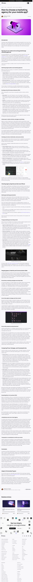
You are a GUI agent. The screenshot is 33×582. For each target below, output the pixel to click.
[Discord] (26, 536)
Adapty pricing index (4, 575)
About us (18, 573)
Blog (2, 564)
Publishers (13, 549)
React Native (24, 550)
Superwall (23, 544)
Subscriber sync (3, 554)
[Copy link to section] (30, 40)
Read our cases (14, 559)
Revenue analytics (19, 564)
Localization (3, 548)
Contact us (18, 574)
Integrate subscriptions (15, 554)
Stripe (23, 558)
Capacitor (23, 555)
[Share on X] (25, 489)
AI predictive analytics (20, 566)
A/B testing (3, 544)
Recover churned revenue (16, 558)
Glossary (2, 570)
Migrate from (24, 539)
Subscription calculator (4, 579)
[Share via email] (30, 489)
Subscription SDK (3, 553)
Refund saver (3, 558)
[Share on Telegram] (29, 489)
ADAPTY (2, 7)
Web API (23, 559)
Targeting (2, 547)
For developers (14, 540)
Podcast (2, 566)
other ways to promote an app (12, 263)
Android (23, 549)
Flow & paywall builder (4, 540)
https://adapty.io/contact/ (15, 474)
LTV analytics (19, 565)
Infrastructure (4, 551)
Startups (13, 548)
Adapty (29, 244)
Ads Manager (19, 569)
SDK (22, 546)
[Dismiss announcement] (30, 0)
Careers (18, 575)
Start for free (12, 528)
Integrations (3, 559)
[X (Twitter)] (23, 536)
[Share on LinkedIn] (26, 489)
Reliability (2, 555)
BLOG (5, 7)
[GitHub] (28, 536)
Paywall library (3, 573)
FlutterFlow (23, 553)
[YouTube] (30, 536)
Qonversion (23, 543)
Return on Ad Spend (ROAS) (11, 83)
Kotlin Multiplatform (24, 554)
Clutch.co (22, 162)
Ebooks (2, 565)
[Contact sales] (28, 3)
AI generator (3, 543)
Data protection (19, 579)
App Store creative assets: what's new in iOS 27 (8, 509)
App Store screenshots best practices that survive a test (23, 509)
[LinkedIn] (25, 536)
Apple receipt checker (4, 578)
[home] (3, 535)
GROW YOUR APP (9, 7)
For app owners (14, 543)
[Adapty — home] (4, 3)
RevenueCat (24, 540)
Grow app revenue (15, 555)
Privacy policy (19, 578)
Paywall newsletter (4, 574)
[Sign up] (26, 3)
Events (2, 569)
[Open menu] (30, 3)
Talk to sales (19, 528)
